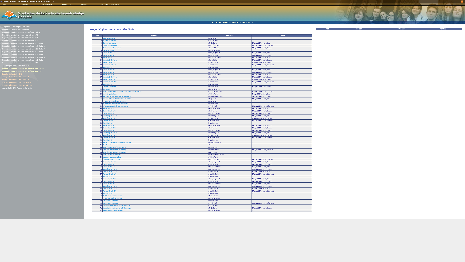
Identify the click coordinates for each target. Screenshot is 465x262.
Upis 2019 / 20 (66, 4)
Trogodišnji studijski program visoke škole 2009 (20, 35)
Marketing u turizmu (109, 94)
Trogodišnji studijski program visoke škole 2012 (20, 40)
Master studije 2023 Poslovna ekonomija (17, 88)
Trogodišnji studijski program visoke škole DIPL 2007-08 (23, 68)
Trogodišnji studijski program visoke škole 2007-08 (21, 32)
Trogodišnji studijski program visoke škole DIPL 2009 (22, 71)
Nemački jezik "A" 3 (110, 169)
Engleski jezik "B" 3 (109, 179)
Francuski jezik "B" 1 (110, 82)
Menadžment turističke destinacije (114, 147)
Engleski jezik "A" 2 (109, 108)
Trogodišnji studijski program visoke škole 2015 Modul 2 (23, 46)
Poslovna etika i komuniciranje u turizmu (117, 142)
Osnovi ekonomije (109, 38)
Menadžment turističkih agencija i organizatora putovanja (122, 91)
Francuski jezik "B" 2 (110, 138)
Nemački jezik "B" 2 (110, 133)
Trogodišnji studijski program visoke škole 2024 (20, 63)
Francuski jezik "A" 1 (110, 65)
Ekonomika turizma (109, 40)
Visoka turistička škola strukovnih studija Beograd (28, 2)
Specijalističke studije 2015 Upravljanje (16, 82)
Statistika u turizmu (109, 87)
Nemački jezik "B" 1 (110, 77)
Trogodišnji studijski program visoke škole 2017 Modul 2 (23, 54)
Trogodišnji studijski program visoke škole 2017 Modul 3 (23, 57)
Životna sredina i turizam (111, 159)
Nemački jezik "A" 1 (110, 60)
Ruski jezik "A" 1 (108, 67)
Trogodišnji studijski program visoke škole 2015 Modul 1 (23, 43)
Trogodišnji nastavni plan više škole (15, 29)
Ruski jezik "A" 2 (108, 123)
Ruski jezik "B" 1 (108, 84)
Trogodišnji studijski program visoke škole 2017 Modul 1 (23, 52)
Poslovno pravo (108, 50)
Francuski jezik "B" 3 (110, 191)
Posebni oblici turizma (110, 145)
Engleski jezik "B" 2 (109, 125)
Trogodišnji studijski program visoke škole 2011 (20, 38)
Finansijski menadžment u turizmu (114, 101)
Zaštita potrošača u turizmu (112, 196)
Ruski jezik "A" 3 (108, 176)
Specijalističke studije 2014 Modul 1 (15, 77)
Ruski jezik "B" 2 (108, 140)
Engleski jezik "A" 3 (109, 162)
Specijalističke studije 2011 (12, 74)
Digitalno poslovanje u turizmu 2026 (15, 66)
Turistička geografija (110, 45)
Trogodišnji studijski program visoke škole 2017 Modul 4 (23, 60)
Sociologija (106, 89)
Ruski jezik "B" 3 (108, 193)
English (83, 4)
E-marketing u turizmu (110, 201)
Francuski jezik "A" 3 (110, 174)
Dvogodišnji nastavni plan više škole (16, 27)
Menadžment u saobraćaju (112, 155)
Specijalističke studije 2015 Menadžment (17, 85)
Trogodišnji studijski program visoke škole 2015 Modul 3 (23, 49)
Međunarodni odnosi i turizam (113, 210)
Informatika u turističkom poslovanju (115, 104)
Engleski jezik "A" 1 (109, 53)
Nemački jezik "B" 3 (110, 186)
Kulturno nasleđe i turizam (112, 48)
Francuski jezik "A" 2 (110, 121)
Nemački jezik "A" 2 (110, 116)
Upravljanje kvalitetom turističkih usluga (117, 205)
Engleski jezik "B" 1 (109, 70)
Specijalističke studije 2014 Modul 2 (15, 80)
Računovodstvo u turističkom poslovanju (117, 96)
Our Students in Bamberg (110, 4)
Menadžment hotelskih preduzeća (114, 152)
